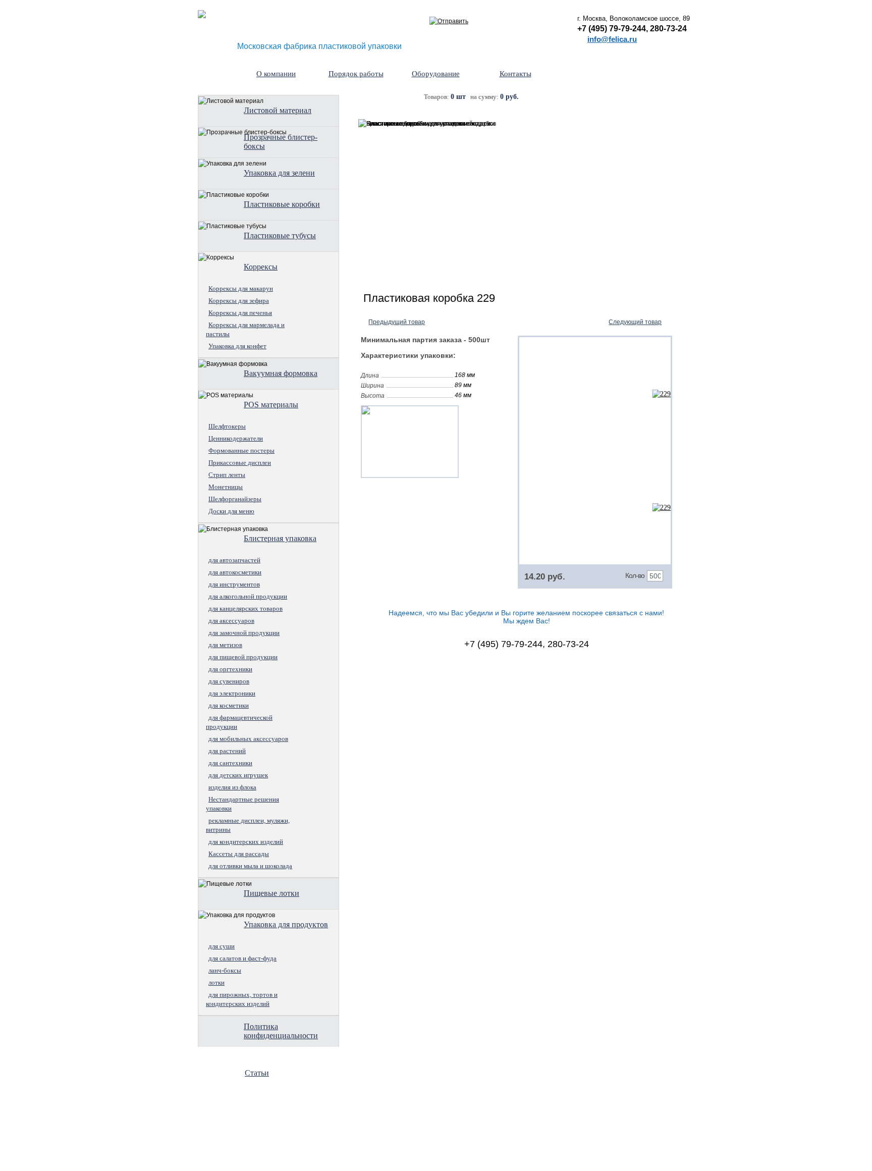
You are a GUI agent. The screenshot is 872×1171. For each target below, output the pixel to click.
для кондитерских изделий (245, 841)
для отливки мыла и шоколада (250, 866)
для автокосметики (234, 572)
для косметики (228, 705)
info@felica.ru (612, 39)
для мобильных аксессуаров (248, 738)
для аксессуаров (231, 620)
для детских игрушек (238, 775)
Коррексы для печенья (240, 312)
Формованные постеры (241, 450)
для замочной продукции (244, 632)
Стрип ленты (226, 474)
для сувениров (228, 681)
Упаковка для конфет (237, 346)
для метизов (225, 645)
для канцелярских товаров (245, 608)
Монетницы (225, 487)
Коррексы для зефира (238, 300)
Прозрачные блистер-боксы (280, 141)
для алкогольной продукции (247, 596)
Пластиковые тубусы (280, 235)
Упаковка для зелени (279, 173)
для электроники (231, 693)
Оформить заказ (626, 97)
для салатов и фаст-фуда (242, 958)
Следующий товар (635, 322)
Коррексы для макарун (240, 288)
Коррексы (261, 266)
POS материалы (271, 404)
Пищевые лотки (271, 893)
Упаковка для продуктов (286, 924)
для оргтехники (230, 669)
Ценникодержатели (235, 438)
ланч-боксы (224, 970)
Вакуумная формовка (280, 373)
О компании (276, 74)
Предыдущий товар (396, 322)
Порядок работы (356, 74)
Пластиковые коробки (282, 204)
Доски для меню (231, 511)
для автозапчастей (234, 560)
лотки (216, 982)
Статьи (257, 1073)
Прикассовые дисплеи (239, 462)
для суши (221, 946)
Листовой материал (277, 110)
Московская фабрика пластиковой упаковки (319, 46)
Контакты (515, 74)
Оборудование (436, 74)
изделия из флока (232, 787)
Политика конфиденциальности (281, 1031)
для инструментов (234, 584)
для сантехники (230, 763)
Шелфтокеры (227, 426)
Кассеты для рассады (238, 854)
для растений (227, 751)
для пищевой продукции (243, 657)
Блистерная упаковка (280, 538)
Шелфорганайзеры (234, 499)
